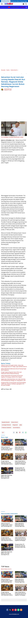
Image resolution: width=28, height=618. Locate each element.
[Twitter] (10, 610)
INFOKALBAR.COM (7, 89)
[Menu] (2, 4)
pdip (20, 425)
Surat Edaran (16, 427)
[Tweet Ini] (17, 432)
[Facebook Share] (14, 432)
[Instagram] (15, 610)
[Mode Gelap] (23, 4)
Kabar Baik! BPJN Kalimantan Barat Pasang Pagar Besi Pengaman (13, 369)
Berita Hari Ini (8, 73)
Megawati (15, 425)
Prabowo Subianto (6, 427)
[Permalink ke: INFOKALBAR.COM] (2, 89)
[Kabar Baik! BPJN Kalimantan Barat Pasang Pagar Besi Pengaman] (21, 442)
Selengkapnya (13, 600)
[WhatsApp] (18, 610)
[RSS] (21, 610)
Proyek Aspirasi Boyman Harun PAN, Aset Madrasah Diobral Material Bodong (11, 373)
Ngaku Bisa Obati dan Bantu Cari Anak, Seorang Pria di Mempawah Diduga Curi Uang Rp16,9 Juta (13, 379)
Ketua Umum (14, 422)
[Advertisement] (14, 24)
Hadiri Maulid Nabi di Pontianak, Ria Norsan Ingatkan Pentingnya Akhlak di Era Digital (12, 376)
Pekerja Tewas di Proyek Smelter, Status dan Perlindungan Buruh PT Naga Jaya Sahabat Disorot (14, 366)
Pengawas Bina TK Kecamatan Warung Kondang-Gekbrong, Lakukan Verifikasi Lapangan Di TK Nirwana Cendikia (13, 384)
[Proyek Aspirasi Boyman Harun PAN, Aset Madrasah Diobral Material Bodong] (7, 456)
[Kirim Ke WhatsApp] (26, 432)
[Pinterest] (13, 610)
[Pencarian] (26, 4)
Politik (2, 74)
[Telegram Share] (23, 432)
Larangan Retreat (6, 425)
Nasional (24, 73)
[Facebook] (7, 610)
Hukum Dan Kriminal (16, 73)
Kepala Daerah (5, 422)
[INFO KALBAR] (9, 4)
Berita (2, 73)
